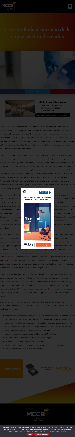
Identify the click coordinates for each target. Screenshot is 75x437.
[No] (73, 431)
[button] (24, 191)
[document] (37, 218)
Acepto (30, 434)
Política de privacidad (41, 434)
